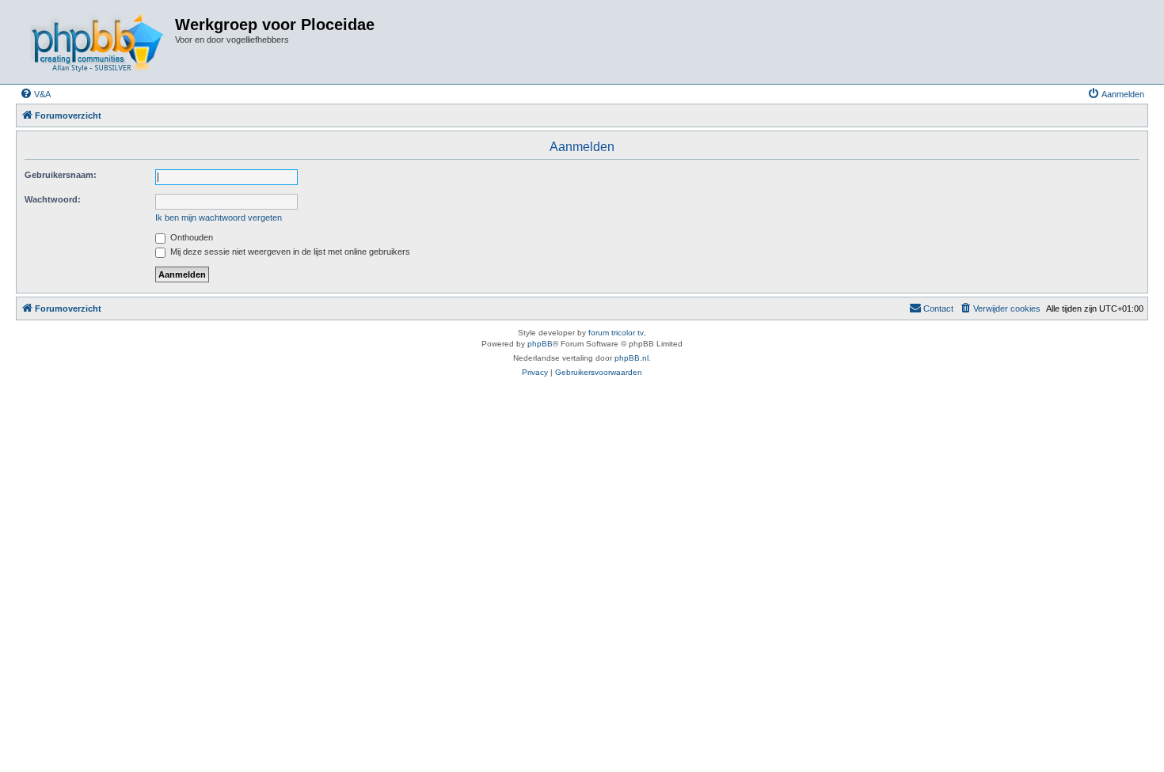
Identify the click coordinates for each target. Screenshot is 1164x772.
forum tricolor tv (616, 332)
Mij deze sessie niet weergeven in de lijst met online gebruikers (289, 251)
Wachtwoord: (53, 199)
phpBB (540, 343)
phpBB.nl (631, 358)
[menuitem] (35, 94)
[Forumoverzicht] (97, 42)
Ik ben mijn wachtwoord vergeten (218, 217)
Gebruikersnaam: (61, 175)
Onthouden (190, 237)
